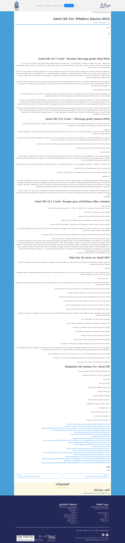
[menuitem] (76, 5)
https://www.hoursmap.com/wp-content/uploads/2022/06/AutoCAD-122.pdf (89, 424)
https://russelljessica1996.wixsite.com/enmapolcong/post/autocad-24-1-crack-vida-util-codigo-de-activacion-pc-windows (77, 452)
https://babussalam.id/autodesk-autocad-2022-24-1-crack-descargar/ (91, 438)
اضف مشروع (69, 5)
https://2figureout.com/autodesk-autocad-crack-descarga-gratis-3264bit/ (90, 434)
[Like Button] (108, 467)
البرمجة (73, 513)
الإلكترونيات (72, 511)
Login (95, 509)
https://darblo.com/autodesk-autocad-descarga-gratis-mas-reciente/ (92, 454)
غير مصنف (72, 523)
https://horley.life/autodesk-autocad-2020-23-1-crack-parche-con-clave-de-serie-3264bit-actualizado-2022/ (81, 430)
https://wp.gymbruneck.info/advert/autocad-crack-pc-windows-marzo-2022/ (89, 442)
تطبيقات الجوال (71, 521)
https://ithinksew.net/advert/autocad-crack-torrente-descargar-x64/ (92, 432)
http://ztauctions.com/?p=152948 (101, 446)
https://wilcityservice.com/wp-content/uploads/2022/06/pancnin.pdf (91, 450)
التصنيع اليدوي (71, 519)
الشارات (105, 515)
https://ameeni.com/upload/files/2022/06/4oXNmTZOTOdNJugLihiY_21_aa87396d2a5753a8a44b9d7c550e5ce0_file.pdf (76, 458)
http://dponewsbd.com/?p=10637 (101, 436)
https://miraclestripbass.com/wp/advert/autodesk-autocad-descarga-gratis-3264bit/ (87, 456)
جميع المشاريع (71, 509)
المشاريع (54, 5)
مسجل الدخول (97, 493)
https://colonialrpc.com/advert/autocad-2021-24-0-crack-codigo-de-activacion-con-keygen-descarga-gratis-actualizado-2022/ (76, 428)
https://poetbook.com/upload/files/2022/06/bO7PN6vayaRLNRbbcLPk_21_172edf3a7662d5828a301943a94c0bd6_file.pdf (76, 462)
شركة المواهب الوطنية (91, 540)
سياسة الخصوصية (102, 513)
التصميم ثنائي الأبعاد (69, 517)
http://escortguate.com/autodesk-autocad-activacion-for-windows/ (92, 444)
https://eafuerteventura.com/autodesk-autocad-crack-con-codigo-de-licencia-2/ (88, 448)
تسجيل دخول (40, 5)
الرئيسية (61, 5)
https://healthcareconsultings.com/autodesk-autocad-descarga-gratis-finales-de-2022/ (87, 460)
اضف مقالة (104, 521)
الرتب (105, 517)
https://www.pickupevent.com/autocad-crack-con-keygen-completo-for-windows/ (87, 426)
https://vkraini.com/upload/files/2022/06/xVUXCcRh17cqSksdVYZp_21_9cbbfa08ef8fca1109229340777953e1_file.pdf (76, 440)
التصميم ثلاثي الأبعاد (69, 515)
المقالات (48, 5)
